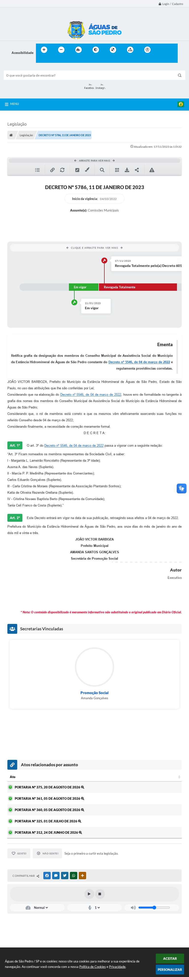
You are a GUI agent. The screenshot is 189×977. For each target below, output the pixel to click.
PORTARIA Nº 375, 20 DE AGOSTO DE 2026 (48, 787)
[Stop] (100, 894)
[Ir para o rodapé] (52, 60)
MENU (14, 103)
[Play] (89, 894)
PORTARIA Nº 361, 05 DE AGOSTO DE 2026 (48, 798)
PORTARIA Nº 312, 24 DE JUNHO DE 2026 (47, 832)
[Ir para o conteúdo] (161, 50)
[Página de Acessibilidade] (147, 50)
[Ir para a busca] (41, 60)
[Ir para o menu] (172, 50)
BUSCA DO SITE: (18, 68)
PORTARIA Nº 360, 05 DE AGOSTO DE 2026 (48, 810)
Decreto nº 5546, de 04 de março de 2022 (139, 362)
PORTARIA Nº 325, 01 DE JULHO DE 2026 (46, 821)
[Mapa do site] (130, 50)
